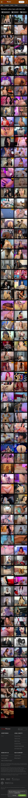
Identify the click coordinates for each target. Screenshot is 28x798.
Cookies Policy (17, 743)
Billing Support (17, 758)
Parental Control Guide (19, 746)
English (21, 729)
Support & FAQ (17, 755)
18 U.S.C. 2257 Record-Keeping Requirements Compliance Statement (13, 788)
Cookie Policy (17, 792)
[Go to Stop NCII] (9, 783)
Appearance (6, 12)
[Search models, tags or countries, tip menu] (26, 5)
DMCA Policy (17, 741)
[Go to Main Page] (8, 1)
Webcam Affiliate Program (6, 760)
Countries (16, 12)
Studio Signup (4, 758)
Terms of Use (17, 738)
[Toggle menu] (1, 2)
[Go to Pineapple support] (2, 783)
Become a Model (4, 755)
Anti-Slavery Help (18, 748)
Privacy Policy (17, 736)
